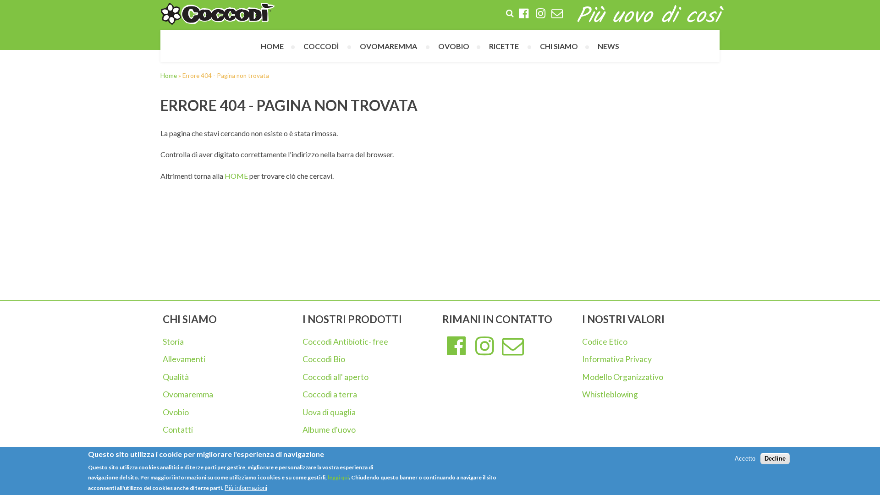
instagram (485, 346)
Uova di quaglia (329, 412)
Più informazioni (246, 487)
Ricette (504, 46)
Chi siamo (559, 46)
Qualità (176, 377)
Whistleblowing (610, 394)
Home (272, 46)
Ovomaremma (188, 394)
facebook (456, 346)
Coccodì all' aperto (335, 377)
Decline (775, 458)
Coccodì (321, 46)
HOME (236, 175)
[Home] (217, 14)
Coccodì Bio (323, 359)
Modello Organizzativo (622, 377)
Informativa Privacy (617, 359)
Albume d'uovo (329, 429)
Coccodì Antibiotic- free (345, 341)
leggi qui (338, 477)
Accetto (745, 458)
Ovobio (176, 412)
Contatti (178, 429)
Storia (173, 341)
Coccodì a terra (329, 394)
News (608, 46)
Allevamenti (184, 359)
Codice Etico (604, 341)
